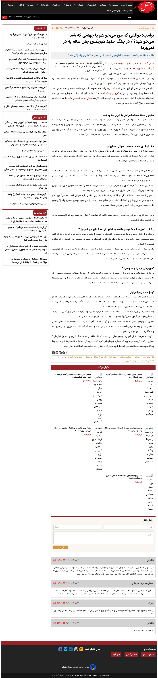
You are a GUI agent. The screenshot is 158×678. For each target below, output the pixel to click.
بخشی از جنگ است (111, 93)
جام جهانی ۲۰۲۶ (114, 10)
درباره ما (11, 5)
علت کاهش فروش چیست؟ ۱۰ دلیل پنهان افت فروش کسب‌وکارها (25, 158)
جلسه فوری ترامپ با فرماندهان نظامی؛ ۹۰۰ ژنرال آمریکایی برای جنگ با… (72, 429)
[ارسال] (56, 28)
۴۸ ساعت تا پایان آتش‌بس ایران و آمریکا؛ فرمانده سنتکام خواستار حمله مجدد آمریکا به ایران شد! (26, 219)
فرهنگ (68, 5)
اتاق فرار (116, 654)
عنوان (129, 17)
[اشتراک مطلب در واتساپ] (67, 352)
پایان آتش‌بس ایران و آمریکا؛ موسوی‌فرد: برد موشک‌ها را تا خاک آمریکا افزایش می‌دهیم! (29, 260)
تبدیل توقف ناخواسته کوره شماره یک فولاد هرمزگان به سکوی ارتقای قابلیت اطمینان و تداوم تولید (26, 143)
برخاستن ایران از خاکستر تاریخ (34, 150)
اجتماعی (92, 5)
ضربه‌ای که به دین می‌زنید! (36, 44)
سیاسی (114, 5)
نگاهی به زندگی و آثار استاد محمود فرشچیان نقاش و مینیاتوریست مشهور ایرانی (25, 108)
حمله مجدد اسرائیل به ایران (71, 357)
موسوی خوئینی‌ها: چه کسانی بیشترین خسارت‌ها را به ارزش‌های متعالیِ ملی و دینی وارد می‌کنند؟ (25, 51)
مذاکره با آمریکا (92, 357)
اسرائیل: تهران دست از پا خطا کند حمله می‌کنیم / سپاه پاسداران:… (124, 376)
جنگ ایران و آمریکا (108, 357)
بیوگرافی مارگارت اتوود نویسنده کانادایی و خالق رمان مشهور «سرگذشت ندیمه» (26, 79)
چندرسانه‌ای (44, 5)
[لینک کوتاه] (60, 28)
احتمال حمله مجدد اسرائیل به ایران (139, 360)
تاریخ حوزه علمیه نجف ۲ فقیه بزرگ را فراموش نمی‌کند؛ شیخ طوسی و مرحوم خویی (28, 61)
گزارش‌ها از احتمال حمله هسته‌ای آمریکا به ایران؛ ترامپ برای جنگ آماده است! (27, 229)
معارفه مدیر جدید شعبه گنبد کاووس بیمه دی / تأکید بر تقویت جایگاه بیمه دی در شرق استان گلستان (25, 124)
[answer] (64, 560)
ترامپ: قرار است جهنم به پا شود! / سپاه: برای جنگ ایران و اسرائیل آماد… (123, 429)
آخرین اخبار (38, 117)
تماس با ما (127, 10)
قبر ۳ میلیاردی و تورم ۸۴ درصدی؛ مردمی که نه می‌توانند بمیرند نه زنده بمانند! (28, 177)
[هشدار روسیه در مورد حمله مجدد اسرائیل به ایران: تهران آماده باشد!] (148, 492)
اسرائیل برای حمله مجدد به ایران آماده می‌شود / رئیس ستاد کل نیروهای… (73, 376)
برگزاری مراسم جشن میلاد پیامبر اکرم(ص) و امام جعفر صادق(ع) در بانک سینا (27, 196)
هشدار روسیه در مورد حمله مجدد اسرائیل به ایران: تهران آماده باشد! (123, 477)
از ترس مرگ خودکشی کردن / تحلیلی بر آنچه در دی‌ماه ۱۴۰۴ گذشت (27, 36)
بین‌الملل (103, 5)
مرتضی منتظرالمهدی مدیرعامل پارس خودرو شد (27, 204)
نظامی (140, 28)
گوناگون (21, 5)
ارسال (61, 547)
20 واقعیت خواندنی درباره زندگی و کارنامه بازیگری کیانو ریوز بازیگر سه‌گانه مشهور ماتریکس (26, 98)
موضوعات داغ (150, 649)
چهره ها (31, 5)
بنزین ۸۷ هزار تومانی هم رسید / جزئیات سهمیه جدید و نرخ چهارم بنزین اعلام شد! (25, 238)
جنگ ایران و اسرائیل (142, 357)
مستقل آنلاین (131, 654)
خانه (152, 28)
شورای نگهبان (148, 654)
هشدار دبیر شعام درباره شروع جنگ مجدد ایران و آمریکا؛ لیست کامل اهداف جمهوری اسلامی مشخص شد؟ (26, 250)
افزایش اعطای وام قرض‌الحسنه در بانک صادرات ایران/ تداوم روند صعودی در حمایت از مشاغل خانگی (25, 168)
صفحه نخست (126, 5)
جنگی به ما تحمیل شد (80, 98)
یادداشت (39, 28)
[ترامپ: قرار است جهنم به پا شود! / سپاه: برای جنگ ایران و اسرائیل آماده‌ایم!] (148, 445)
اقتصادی (80, 5)
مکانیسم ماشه (125, 357)
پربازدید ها (38, 213)
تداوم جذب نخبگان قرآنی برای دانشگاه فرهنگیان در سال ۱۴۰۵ (26, 186)
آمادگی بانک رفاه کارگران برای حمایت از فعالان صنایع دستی (25, 133)
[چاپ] (53, 28)
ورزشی (57, 5)
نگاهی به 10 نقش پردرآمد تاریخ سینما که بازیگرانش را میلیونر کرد (26, 89)
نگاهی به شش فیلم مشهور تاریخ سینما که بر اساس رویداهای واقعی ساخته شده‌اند (26, 70)
